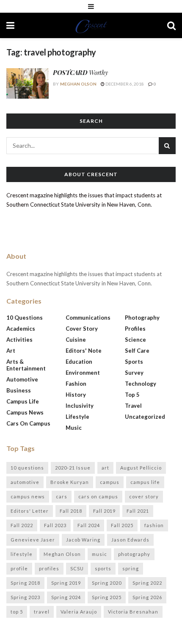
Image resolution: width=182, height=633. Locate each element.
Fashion (76, 383)
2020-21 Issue (73, 467)
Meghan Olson (78, 83)
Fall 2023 (55, 525)
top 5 (17, 611)
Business (18, 390)
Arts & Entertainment (26, 365)
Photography (142, 317)
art (105, 467)
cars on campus (98, 496)
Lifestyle (77, 416)
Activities (19, 339)
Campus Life (22, 401)
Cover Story (82, 328)
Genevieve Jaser (33, 539)
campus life (145, 482)
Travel (133, 405)
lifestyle (22, 554)
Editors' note (84, 350)
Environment (83, 372)
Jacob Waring (83, 539)
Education (79, 361)
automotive (25, 482)
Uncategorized (145, 416)
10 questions (27, 467)
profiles (49, 568)
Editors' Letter (30, 511)
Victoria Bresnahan (133, 611)
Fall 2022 (22, 525)
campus (109, 482)
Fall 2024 (88, 525)
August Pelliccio (141, 467)
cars (61, 496)
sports (103, 568)
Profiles (135, 328)
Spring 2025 (106, 597)
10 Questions (24, 317)
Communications (88, 317)
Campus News (25, 412)
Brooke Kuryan (69, 482)
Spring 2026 (147, 597)
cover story (144, 496)
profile (19, 568)
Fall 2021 (138, 511)
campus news (28, 496)
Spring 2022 (147, 583)
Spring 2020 (106, 583)
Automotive (22, 379)
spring (130, 568)
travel (42, 611)
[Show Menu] (91, 6)
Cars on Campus (28, 423)
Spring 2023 (25, 597)
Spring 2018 (25, 583)
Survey (134, 372)
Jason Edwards (130, 539)
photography (134, 554)
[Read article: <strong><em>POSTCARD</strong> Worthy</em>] (27, 83)
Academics (20, 328)
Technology (140, 383)
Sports (134, 361)
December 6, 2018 (124, 83)
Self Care (137, 350)
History (76, 394)
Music (74, 427)
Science (135, 339)
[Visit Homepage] (91, 25)
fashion (154, 525)
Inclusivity (80, 405)
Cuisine (76, 339)
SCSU (77, 568)
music (99, 554)
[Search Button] (171, 25)
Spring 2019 (66, 583)
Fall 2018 (71, 511)
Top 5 (132, 394)
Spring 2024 (66, 597)
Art (10, 350)
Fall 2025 (122, 525)
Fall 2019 (104, 511)
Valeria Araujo (79, 611)
